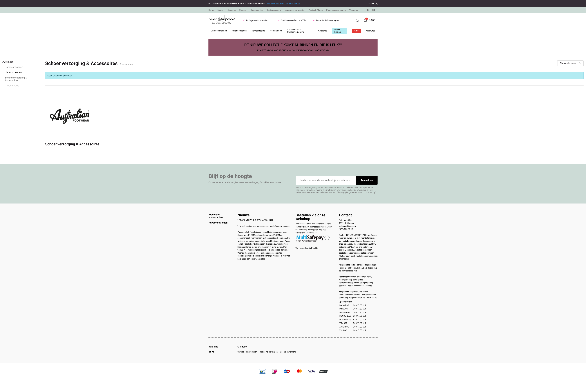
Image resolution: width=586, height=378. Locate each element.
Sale (356, 31)
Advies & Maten (316, 10)
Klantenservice (256, 10)
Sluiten (371, 3)
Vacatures (353, 10)
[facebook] (368, 10)
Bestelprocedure (274, 10)
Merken (220, 10)
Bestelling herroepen (269, 352)
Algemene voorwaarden (215, 216)
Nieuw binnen (337, 30)
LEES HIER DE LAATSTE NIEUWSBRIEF (283, 3)
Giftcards (322, 31)
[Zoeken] (357, 20)
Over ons (232, 10)
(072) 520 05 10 (346, 229)
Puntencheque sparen (336, 10)
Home (211, 10)
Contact (242, 10)
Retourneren (251, 352)
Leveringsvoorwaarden (295, 10)
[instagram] (373, 10)
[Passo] (221, 20)
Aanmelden (367, 180)
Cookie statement (288, 352)
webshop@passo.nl (347, 226)
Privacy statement (218, 222)
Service (240, 352)
